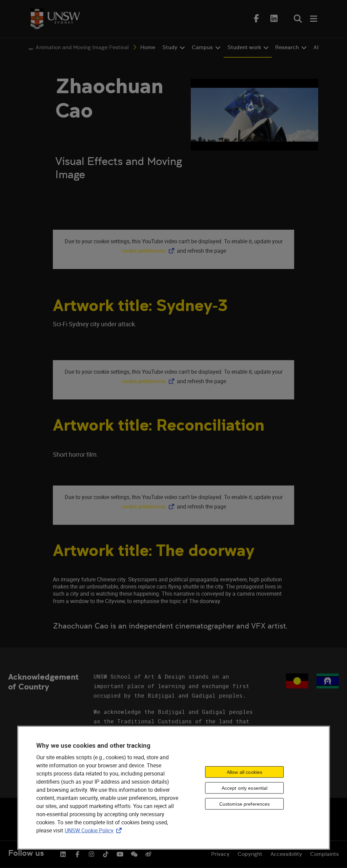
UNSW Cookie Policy (94, 830)
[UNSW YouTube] (120, 853)
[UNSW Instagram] (91, 853)
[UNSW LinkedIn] (63, 853)
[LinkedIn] (274, 18)
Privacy (220, 854)
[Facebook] (256, 18)
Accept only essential (245, 787)
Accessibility (286, 854)
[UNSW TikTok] (105, 853)
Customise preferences (244, 803)
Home (147, 47)
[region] (173, 788)
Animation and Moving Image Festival (82, 47)
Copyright (250, 854)
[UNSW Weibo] (148, 853)
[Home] (55, 18)
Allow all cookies (244, 771)
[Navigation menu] (314, 19)
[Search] (298, 19)
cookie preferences (143, 250)
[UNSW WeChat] (134, 853)
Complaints (324, 854)
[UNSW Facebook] (77, 853)
